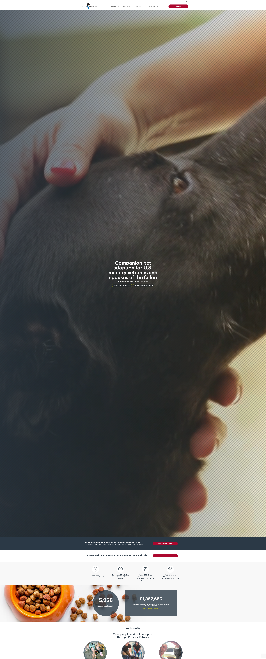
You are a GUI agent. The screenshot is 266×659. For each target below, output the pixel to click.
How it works (126, 6)
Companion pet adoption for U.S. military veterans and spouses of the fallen (133, 270)
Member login (184, 1)
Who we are (113, 6)
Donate (178, 6)
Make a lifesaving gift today (165, 543)
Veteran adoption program (121, 285)
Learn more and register (165, 555)
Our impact (139, 6)
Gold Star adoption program (144, 285)
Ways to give (152, 6)
